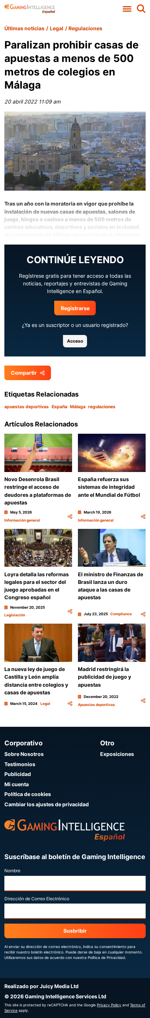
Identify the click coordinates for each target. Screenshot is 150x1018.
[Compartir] (70, 516)
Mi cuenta (16, 784)
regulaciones (101, 406)
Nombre (12, 870)
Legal (56, 28)
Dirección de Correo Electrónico (36, 898)
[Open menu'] (127, 9)
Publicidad (17, 774)
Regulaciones (85, 28)
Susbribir (75, 931)
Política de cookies (27, 794)
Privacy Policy (109, 1005)
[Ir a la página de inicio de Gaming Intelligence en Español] (29, 8)
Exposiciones (117, 754)
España (59, 406)
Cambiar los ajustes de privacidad (46, 804)
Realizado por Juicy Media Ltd (41, 986)
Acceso (75, 341)
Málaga (78, 406)
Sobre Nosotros (24, 754)
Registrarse (75, 308)
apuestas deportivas (26, 406)
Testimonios (19, 764)
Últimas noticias (24, 28)
